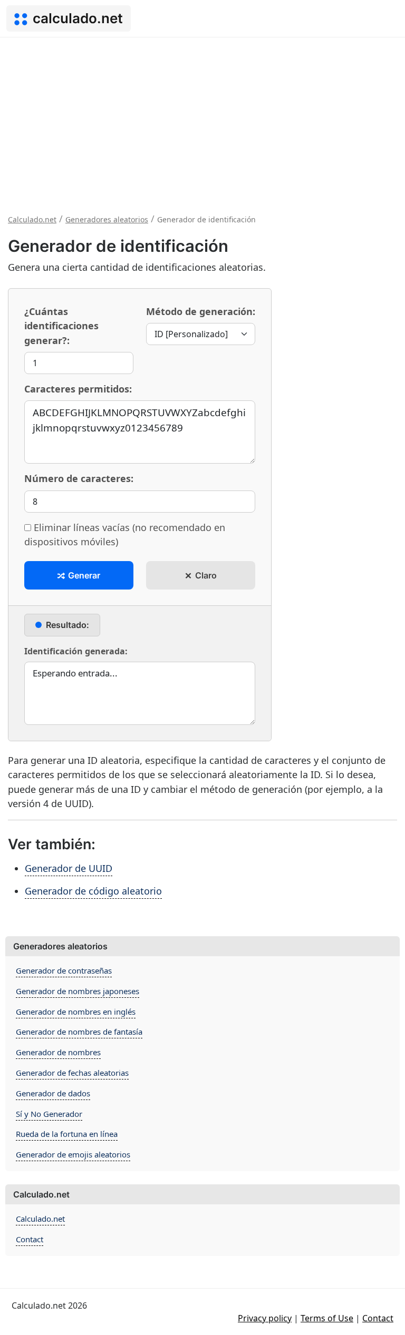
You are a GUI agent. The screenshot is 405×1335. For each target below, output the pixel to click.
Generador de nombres (58, 1052)
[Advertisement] (202, 116)
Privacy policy (265, 1318)
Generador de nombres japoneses (77, 991)
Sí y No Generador (49, 1113)
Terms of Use (327, 1318)
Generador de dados (53, 1093)
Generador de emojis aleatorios (73, 1154)
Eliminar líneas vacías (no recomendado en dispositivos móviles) (124, 534)
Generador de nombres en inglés (76, 1011)
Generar (83, 575)
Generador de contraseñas (64, 970)
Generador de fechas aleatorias (72, 1072)
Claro (205, 575)
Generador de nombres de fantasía (79, 1031)
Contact (29, 1239)
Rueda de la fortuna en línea (67, 1133)
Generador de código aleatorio (93, 891)
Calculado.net (40, 1218)
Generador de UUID (68, 868)
